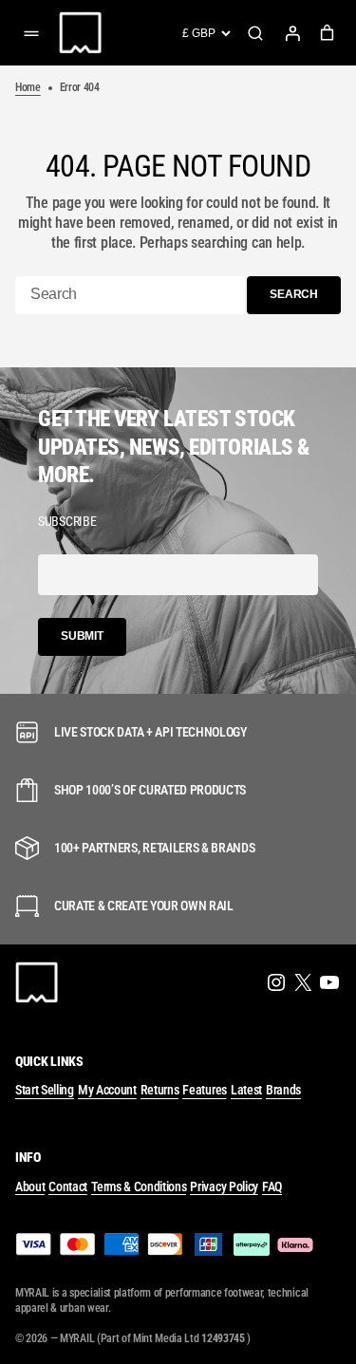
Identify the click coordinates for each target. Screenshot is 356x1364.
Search (255, 33)
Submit (82, 636)
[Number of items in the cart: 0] (327, 33)
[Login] (292, 33)
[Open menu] (31, 33)
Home (28, 87)
